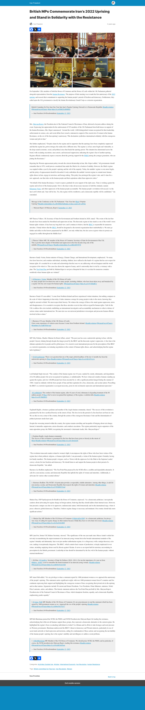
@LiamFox (43, 560)
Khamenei (33, 189)
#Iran (49, 109)
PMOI (86, 155)
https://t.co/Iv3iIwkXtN (70, 440)
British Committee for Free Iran (44, 669)
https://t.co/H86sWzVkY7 (56, 606)
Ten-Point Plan (41, 269)
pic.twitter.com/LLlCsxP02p (76, 204)
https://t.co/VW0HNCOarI (56, 487)
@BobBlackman (39, 641)
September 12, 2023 (63, 113)
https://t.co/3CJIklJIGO (39, 397)
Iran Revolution (81, 664)
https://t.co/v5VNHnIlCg (88, 283)
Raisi (39, 189)
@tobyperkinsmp (38, 357)
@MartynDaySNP (78, 518)
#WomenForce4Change (39, 109)
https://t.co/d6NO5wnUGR (56, 564)
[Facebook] (31, 31)
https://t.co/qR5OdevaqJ (43, 325)
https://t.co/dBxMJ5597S (72, 245)
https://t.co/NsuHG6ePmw (56, 645)
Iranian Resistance (59, 94)
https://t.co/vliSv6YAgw (86, 359)
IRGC (91, 224)
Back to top (111, 677)
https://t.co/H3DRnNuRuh (58, 204)
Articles (56, 664)
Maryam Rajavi (38, 124)
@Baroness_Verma (39, 279)
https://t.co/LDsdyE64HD (56, 523)
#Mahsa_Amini (37, 562)
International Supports (67, 664)
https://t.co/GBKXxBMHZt (61, 109)
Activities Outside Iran (45, 664)
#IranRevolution (108, 107)
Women (69, 669)
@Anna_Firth (37, 602)
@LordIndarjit (37, 392)
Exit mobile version (72, 683)
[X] (35, 31)
